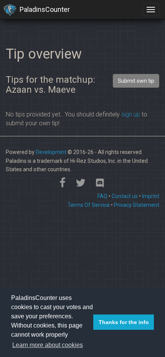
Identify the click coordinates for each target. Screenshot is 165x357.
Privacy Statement (136, 205)
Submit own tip (136, 81)
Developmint (51, 152)
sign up (130, 114)
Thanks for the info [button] (124, 322)
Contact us (125, 196)
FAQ (102, 196)
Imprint (150, 196)
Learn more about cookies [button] (47, 345)
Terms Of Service (89, 205)
